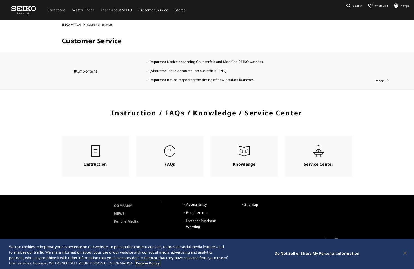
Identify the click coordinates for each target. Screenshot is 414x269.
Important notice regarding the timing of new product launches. (202, 79)
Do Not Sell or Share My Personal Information (317, 253)
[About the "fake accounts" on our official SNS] (188, 70)
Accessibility (196, 204)
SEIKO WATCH (71, 24)
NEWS (119, 213)
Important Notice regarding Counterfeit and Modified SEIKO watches (206, 61)
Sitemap (251, 204)
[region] (207, 254)
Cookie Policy (148, 263)
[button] (353, 5)
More (379, 81)
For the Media (126, 221)
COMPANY (123, 205)
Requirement (197, 212)
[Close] (405, 253)
